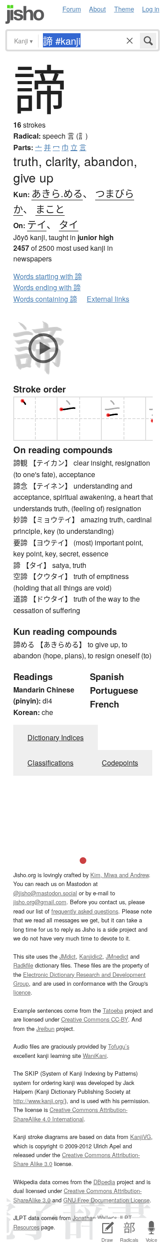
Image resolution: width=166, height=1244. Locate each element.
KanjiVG (140, 1136)
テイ (36, 224)
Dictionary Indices (55, 737)
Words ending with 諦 (47, 287)
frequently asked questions (84, 911)
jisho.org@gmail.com (39, 902)
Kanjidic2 (90, 956)
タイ (68, 224)
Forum (71, 8)
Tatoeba (113, 1010)
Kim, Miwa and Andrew (119, 875)
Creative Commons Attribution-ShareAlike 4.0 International (70, 1114)
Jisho (24, 14)
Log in (150, 8)
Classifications (50, 763)
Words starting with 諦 (47, 276)
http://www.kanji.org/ (39, 1100)
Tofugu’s (118, 1046)
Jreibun (45, 1028)
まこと (50, 208)
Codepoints (120, 763)
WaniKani (95, 1055)
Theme (124, 8)
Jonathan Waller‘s (95, 1217)
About (97, 8)
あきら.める (57, 193)
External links (108, 299)
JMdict (67, 956)
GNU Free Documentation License (106, 1200)
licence (22, 992)
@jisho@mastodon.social (45, 893)
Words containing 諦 (45, 299)
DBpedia (104, 1182)
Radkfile (23, 965)
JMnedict (117, 956)
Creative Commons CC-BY (94, 1019)
